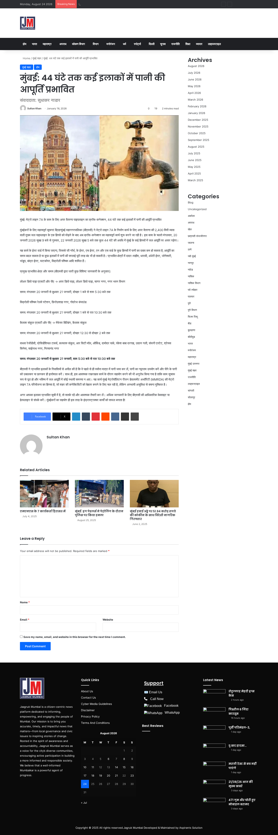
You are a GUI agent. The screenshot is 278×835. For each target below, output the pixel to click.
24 (84, 784)
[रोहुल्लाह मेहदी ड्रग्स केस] (214, 696)
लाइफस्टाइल (214, 44)
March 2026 (195, 99)
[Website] (49, 444)
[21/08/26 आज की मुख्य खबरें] (214, 787)
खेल (190, 229)
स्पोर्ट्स (137, 44)
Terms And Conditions (95, 722)
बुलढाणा (191, 330)
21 (116, 775)
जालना (191, 242)
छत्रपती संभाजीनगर (197, 236)
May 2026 (194, 86)
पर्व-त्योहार (192, 289)
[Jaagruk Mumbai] (27, 23)
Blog (190, 202)
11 (93, 767)
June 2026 (194, 79)
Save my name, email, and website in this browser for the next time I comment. (74, 637)
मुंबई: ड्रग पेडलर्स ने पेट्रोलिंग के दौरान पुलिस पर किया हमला (99, 513)
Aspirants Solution (190, 827)
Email (24, 619)
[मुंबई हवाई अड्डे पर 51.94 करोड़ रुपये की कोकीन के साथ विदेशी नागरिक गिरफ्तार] (154, 493)
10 (84, 767)
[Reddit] (105, 417)
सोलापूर (191, 397)
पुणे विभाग (192, 310)
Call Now (157, 699)
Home (26, 58)
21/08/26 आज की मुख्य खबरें (241, 784)
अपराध (62, 44)
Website (108, 619)
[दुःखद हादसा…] (214, 751)
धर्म (124, 44)
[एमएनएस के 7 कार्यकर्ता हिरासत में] (44, 493)
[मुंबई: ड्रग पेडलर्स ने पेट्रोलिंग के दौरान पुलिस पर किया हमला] (99, 493)
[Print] (135, 417)
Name (25, 602)
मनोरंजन (110, 44)
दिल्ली (151, 44)
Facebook (171, 705)
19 (100, 775)
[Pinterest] (96, 417)
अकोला (191, 215)
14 (116, 767)
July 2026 (194, 72)
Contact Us (88, 697)
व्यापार (199, 44)
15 (124, 767)
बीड (189, 323)
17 (85, 775)
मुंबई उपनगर (193, 363)
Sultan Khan (34, 108)
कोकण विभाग (78, 44)
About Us (87, 691)
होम (24, 44)
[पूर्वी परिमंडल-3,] (214, 733)
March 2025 (195, 180)
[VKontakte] (115, 417)
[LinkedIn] (76, 417)
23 (132, 775)
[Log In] (237, 4)
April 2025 (194, 173)
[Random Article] (243, 4)
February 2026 (197, 106)
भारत (34, 44)
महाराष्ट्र (47, 44)
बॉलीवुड (191, 336)
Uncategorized (197, 209)
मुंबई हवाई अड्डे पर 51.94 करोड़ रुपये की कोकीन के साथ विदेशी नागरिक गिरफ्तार (153, 515)
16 (132, 767)
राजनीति (175, 44)
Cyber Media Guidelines (96, 704)
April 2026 (194, 92)
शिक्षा (187, 44)
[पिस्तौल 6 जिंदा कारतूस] (214, 715)
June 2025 (194, 160)
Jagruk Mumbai (133, 827)
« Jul (84, 802)
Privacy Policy (90, 716)
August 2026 (196, 66)
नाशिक (191, 276)
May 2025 (194, 166)
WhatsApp (172, 712)
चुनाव (163, 44)
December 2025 (198, 119)
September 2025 (198, 140)
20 (108, 775)
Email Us (155, 692)
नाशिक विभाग (194, 283)
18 (92, 775)
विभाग (96, 44)
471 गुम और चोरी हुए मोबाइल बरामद (242, 802)
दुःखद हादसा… (86, 4)
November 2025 (198, 126)
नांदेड (190, 269)
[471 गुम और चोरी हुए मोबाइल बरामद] (214, 805)
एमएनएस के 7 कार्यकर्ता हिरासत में (43, 511)
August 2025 (196, 146)
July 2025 (194, 153)
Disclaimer (88, 710)
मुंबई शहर (37, 58)
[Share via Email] (125, 417)
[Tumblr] (86, 417)
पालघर (191, 296)
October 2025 (197, 133)
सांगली (191, 390)
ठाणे (190, 249)
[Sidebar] (249, 4)
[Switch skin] (255, 4)
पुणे (189, 303)
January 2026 (196, 113)
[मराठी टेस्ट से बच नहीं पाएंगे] (214, 769)
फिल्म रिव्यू (193, 316)
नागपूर (191, 262)
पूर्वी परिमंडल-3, (239, 727)
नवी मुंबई (192, 256)
